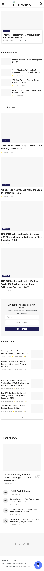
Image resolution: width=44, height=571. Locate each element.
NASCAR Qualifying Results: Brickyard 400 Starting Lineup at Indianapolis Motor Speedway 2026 (22, 237)
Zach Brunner (8, 388)
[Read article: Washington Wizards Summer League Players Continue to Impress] (37, 354)
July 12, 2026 (19, 388)
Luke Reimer (9, 41)
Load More (22, 417)
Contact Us (17, 560)
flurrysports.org (12, 566)
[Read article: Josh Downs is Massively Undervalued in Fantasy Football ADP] (22, 128)
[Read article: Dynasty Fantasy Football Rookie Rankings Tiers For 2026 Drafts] (22, 457)
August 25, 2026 (19, 65)
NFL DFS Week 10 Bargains (20, 491)
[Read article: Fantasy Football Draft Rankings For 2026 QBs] (6, 61)
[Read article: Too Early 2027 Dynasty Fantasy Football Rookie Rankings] (37, 408)
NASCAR (6, 229)
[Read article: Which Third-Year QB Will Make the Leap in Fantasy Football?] (22, 172)
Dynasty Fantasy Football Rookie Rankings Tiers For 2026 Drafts (17, 477)
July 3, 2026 (18, 411)
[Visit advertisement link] (22, 374)
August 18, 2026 (18, 96)
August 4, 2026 (7, 152)
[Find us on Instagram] (24, 544)
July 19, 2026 (6, 290)
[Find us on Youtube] (28, 544)
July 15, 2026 (17, 356)
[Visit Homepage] (21, 3)
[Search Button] (41, 3)
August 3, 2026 (20, 41)
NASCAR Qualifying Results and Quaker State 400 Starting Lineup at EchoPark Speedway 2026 (15, 383)
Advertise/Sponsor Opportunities (14, 563)
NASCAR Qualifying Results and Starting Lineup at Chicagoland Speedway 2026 (13, 395)
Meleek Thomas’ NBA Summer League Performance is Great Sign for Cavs (14, 364)
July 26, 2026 (6, 243)
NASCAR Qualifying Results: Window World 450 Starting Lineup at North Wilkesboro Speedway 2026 (19, 284)
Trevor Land (7, 411)
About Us (5, 560)
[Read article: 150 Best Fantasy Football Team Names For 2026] (6, 82)
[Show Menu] (3, 3)
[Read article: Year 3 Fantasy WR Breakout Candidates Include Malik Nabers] (6, 72)
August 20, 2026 (19, 85)
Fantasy (6, 31)
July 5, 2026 (19, 401)
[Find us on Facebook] (15, 544)
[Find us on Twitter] (19, 544)
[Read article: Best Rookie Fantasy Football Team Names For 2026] (6, 92)
